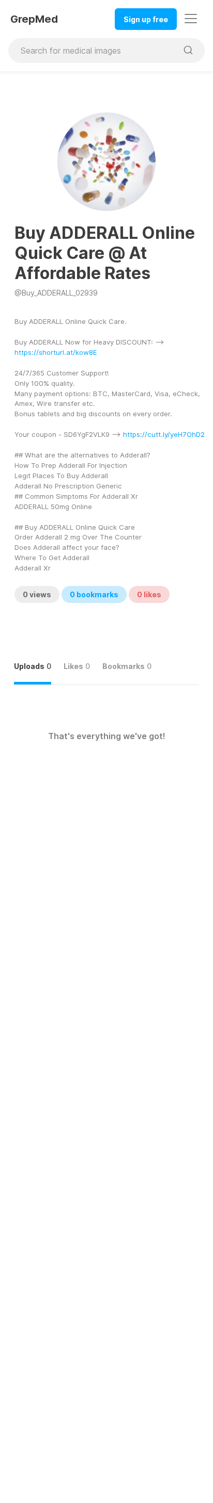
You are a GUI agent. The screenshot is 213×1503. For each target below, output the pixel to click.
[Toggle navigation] (191, 18)
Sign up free (146, 19)
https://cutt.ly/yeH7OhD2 (164, 434)
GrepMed (34, 19)
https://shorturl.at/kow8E (55, 352)
